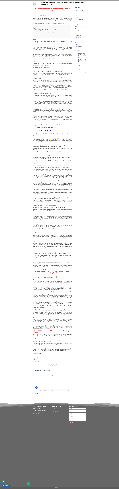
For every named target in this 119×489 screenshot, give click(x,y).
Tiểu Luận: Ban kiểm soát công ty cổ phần (62, 371)
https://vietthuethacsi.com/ (50, 358)
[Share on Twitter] (51, 365)
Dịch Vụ (76, 12)
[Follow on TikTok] (37, 413)
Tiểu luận (82, 2)
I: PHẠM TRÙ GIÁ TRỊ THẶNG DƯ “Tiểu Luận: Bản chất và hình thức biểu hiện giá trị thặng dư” (48, 29)
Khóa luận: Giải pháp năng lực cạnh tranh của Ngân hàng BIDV (81, 69)
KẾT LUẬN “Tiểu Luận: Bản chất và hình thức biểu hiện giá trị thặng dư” (45, 37)
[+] (52, 390)
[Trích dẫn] (47, 390)
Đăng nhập (68, 384)
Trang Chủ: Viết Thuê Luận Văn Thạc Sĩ (48, 2)
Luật (76, 26)
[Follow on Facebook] (33, 413)
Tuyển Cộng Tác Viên (45, 4)
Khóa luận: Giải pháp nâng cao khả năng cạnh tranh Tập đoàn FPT (82, 55)
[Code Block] (48, 390)
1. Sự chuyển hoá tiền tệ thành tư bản (40, 30)
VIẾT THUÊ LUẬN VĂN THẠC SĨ (39, 406)
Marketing (77, 30)
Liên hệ (52, 4)
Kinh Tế (76, 21)
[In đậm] (39, 390)
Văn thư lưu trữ (78, 48)
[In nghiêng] (40, 390)
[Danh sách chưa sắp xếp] (45, 390)
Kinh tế (76, 23)
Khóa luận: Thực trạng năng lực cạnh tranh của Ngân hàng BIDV (82, 73)
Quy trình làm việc (55, 408)
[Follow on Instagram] (35, 413)
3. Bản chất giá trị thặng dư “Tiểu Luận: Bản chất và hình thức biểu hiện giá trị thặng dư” (47, 32)
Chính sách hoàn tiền (56, 413)
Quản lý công (77, 33)
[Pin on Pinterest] (54, 365)
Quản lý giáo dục (78, 35)
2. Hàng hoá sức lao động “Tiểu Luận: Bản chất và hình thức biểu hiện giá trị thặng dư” (47, 31)
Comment (79, 57)
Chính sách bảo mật (55, 409)
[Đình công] (43, 390)
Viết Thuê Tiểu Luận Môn (46, 131)
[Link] (49, 390)
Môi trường (77, 32)
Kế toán (76, 17)
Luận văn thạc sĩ (60, 2)
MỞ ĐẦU (35, 28)
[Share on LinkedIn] (56, 365)
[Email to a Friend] (52, 365)
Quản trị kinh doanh (78, 37)
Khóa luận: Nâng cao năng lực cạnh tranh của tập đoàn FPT (81, 65)
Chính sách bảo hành (56, 411)
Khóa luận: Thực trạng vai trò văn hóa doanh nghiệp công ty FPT (82, 60)
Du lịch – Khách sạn (78, 14)
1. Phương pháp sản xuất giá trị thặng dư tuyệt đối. (42, 34)
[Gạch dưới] (42, 390)
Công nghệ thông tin (79, 10)
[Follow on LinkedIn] (40, 413)
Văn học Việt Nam (78, 46)
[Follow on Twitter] (38, 413)
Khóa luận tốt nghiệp (68, 2)
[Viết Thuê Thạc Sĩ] (36, 3)
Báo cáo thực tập (76, 2)
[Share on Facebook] (49, 365)
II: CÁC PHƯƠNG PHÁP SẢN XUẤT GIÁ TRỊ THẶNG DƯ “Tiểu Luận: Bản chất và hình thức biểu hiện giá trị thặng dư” (52, 33)
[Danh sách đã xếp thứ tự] (44, 390)
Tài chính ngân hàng (79, 41)
